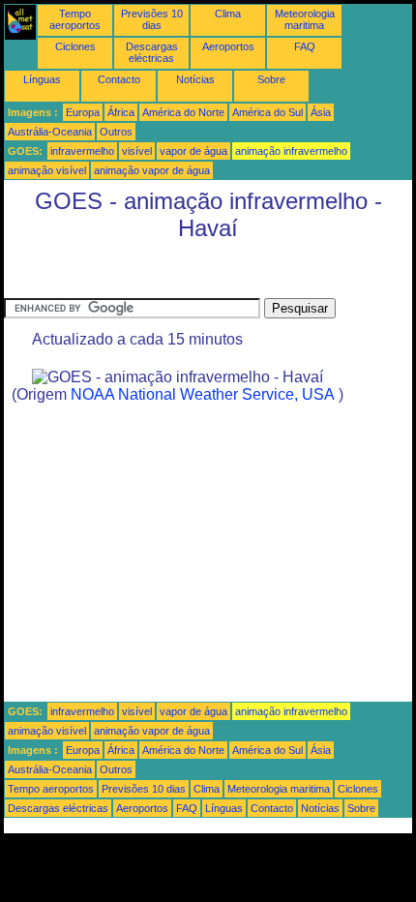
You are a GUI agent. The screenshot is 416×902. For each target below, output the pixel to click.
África (120, 112)
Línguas (42, 79)
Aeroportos (228, 46)
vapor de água (193, 151)
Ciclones (75, 46)
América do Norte (183, 112)
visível (137, 151)
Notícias (195, 79)
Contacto (119, 79)
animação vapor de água (152, 170)
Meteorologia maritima (305, 19)
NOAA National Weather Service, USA (203, 394)
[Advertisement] (158, 274)
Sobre (271, 79)
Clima (228, 13)
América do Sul (267, 112)
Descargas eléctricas (152, 52)
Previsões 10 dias (152, 19)
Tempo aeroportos (75, 19)
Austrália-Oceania (50, 131)
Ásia (321, 112)
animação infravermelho (291, 151)
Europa (83, 112)
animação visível (47, 170)
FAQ (304, 46)
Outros (116, 131)
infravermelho (82, 151)
